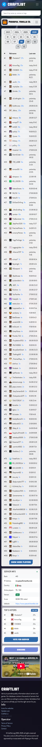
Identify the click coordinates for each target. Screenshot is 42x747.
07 (15, 41)
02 (14, 37)
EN (2, 716)
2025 (26, 32)
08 (21, 41)
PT (11, 716)
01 (8, 37)
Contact (4, 728)
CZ (9, 716)
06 (8, 41)
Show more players (21, 562)
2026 (34, 32)
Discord (21, 650)
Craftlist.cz (4, 713)
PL (4, 716)
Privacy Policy (6, 726)
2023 (8, 32)
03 (21, 37)
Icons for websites (7, 708)
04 (28, 37)
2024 (17, 32)
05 (34, 37)
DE (7, 716)
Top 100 (34, 610)
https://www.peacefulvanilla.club (27, 603)
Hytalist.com (5, 711)
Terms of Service (6, 723)
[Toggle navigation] (37, 4)
